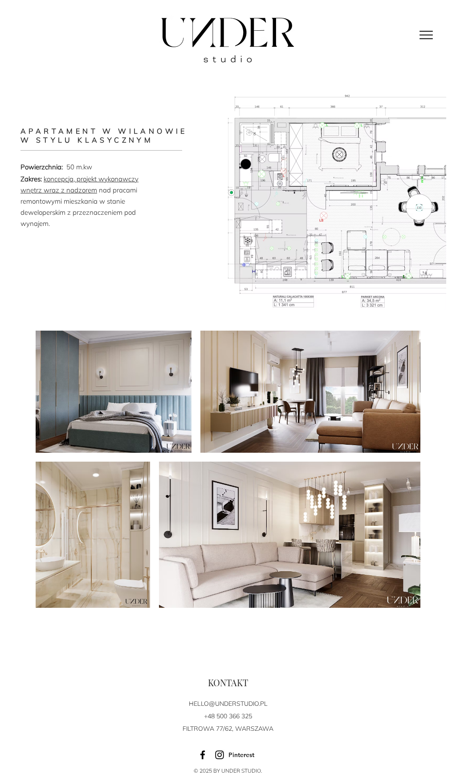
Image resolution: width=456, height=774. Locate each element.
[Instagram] (219, 755)
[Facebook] (202, 755)
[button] (426, 35)
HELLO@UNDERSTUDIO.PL (228, 704)
